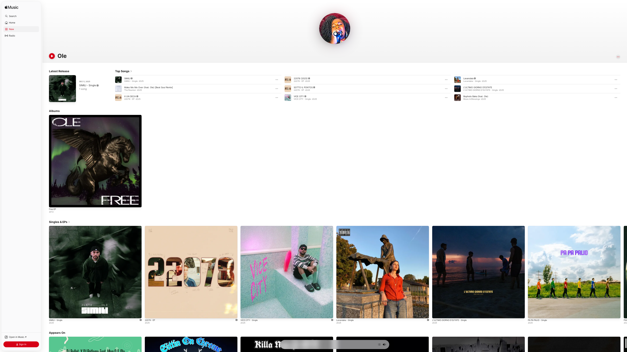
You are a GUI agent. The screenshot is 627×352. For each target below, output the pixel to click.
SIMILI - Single (87, 85)
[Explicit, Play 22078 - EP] (148, 314)
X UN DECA (130, 96)
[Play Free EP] (53, 203)
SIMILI (127, 78)
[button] (21, 16)
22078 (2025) (301, 78)
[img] (11, 7)
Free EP (53, 116)
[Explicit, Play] (118, 79)
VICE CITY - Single (250, 227)
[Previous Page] (112, 88)
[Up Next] (379, 344)
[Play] (52, 56)
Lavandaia (468, 78)
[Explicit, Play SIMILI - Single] (53, 97)
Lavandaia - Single (345, 227)
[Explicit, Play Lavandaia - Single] (340, 314)
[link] (123, 71)
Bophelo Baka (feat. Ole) (475, 96)
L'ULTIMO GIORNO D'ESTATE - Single (450, 227)
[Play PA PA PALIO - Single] (532, 314)
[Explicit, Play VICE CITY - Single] (244, 314)
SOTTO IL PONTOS (303, 87)
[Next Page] (623, 88)
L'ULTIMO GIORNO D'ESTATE (477, 87)
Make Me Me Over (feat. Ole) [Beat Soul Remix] (148, 87)
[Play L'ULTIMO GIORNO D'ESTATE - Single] (436, 314)
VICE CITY (299, 96)
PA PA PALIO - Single (538, 227)
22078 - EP (150, 227)
